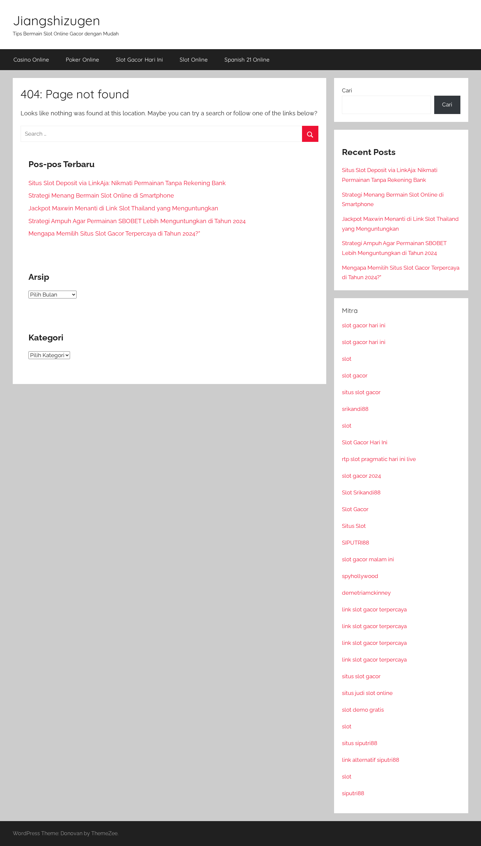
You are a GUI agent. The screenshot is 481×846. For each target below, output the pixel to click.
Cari (347, 90)
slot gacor (354, 375)
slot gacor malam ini (368, 559)
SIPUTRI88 (355, 542)
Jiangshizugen (56, 20)
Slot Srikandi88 (361, 492)
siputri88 (353, 793)
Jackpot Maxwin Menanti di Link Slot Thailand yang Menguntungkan (123, 208)
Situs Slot (354, 526)
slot (346, 359)
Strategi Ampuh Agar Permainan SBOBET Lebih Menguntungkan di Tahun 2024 (137, 221)
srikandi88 (355, 409)
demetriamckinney (366, 592)
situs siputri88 (359, 743)
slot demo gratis (363, 709)
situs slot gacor (361, 392)
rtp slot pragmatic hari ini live (379, 459)
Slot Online (194, 59)
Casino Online (31, 59)
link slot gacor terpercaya (374, 609)
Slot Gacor (355, 509)
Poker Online (82, 59)
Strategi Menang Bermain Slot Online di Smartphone (101, 195)
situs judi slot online (367, 693)
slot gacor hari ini (363, 325)
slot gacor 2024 (361, 475)
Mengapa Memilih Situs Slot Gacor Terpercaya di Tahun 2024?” (114, 233)
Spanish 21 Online (247, 59)
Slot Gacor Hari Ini (139, 59)
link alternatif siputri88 (370, 760)
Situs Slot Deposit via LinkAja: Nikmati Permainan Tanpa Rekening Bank (127, 183)
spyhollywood (360, 576)
